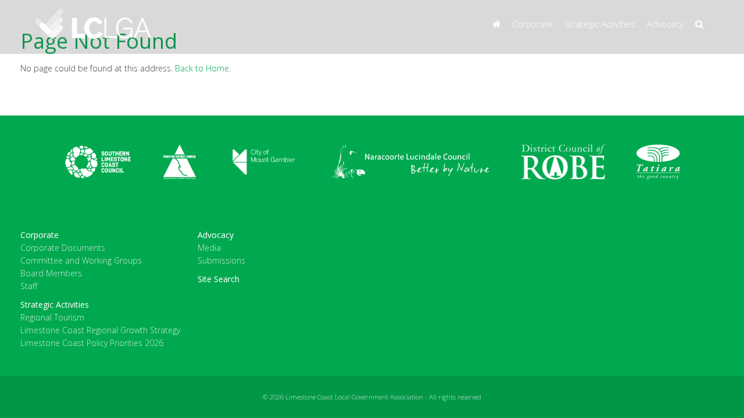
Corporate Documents (62, 247)
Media (209, 247)
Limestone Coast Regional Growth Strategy (100, 330)
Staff (28, 285)
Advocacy (665, 24)
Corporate (532, 24)
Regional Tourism (52, 317)
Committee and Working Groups (81, 260)
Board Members (51, 273)
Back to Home (202, 68)
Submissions (221, 260)
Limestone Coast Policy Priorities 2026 (91, 342)
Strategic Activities (599, 24)
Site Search (218, 278)
